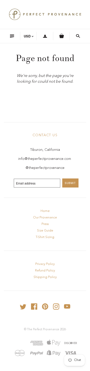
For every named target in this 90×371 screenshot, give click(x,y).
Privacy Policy (45, 264)
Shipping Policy (45, 277)
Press (45, 224)
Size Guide (45, 230)
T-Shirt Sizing (45, 237)
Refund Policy (45, 270)
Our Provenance (45, 217)
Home (45, 211)
